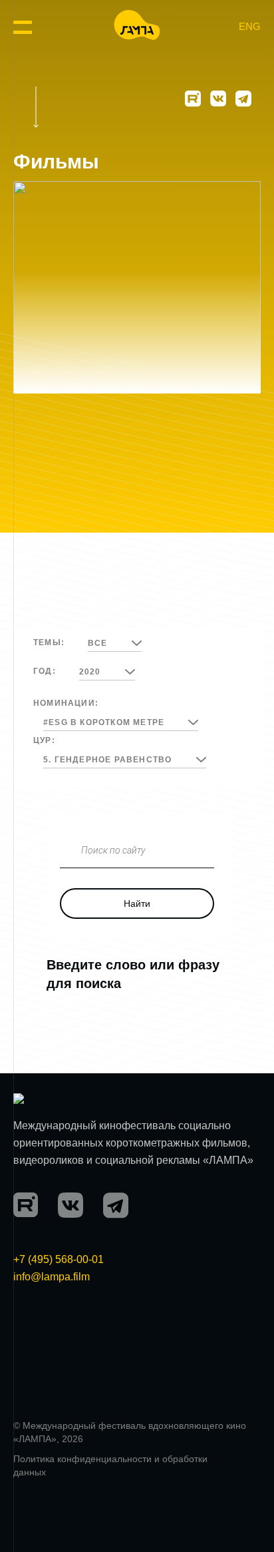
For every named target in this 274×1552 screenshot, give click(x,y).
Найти (137, 903)
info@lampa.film (51, 1276)
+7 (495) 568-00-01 (58, 1259)
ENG (250, 26)
